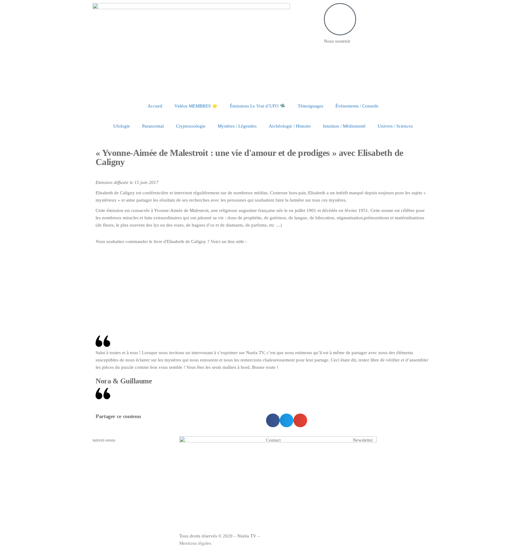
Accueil (155, 106)
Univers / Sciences (395, 126)
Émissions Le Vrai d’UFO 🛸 (258, 106)
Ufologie (121, 126)
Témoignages (310, 106)
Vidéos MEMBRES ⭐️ (196, 106)
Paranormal (153, 126)
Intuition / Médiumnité (344, 126)
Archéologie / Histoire (290, 126)
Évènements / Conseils (356, 106)
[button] (273, 420)
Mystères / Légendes (237, 126)
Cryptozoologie (190, 126)
